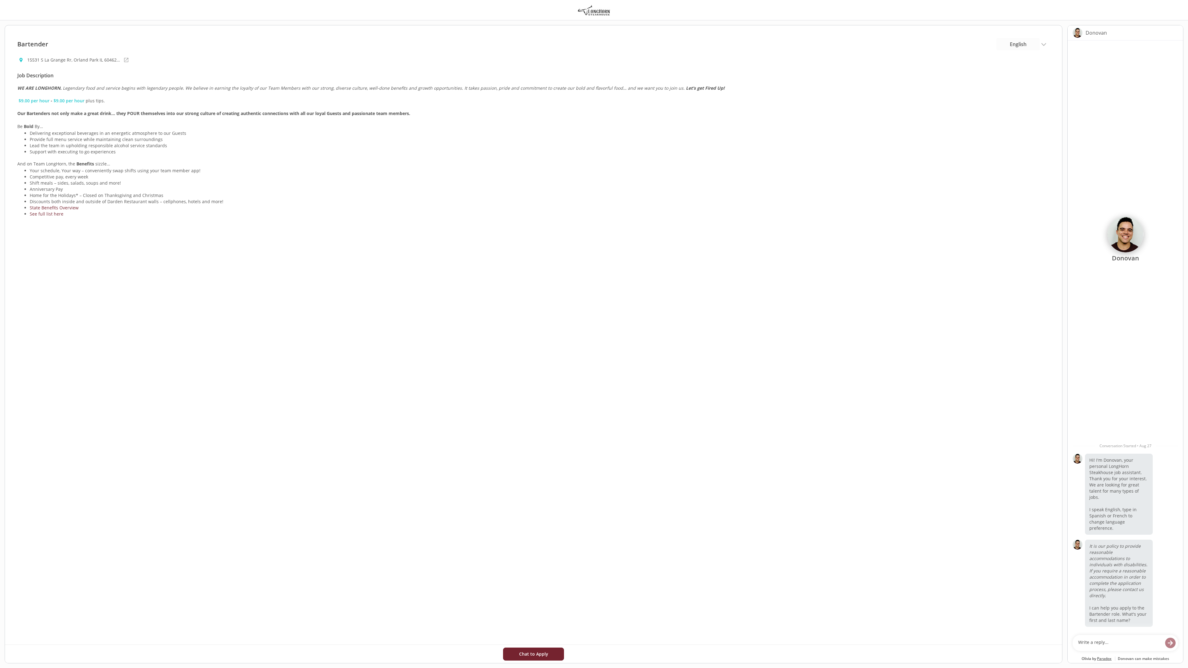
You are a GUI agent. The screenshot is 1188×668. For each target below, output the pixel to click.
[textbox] (1119, 643)
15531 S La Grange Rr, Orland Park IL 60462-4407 (73, 60)
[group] (1125, 336)
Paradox (1104, 658)
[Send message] (1170, 643)
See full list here (46, 214)
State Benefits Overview (54, 208)
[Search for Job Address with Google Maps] (126, 60)
